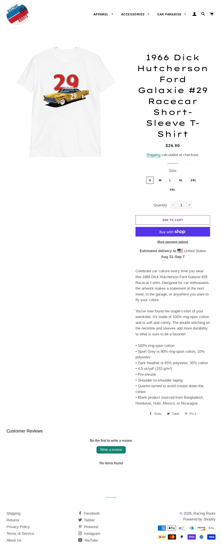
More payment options (172, 241)
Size (172, 171)
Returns (13, 520)
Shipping (153, 155)
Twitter (89, 520)
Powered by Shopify (199, 519)
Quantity (160, 205)
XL (181, 180)
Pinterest (90, 527)
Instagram (91, 534)
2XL (193, 180)
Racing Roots (204, 513)
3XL (172, 189)
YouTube (90, 540)
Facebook (91, 513)
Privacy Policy (18, 527)
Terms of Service (20, 534)
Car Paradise (170, 14)
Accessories (133, 14)
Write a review (111, 450)
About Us (14, 540)
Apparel (101, 14)
